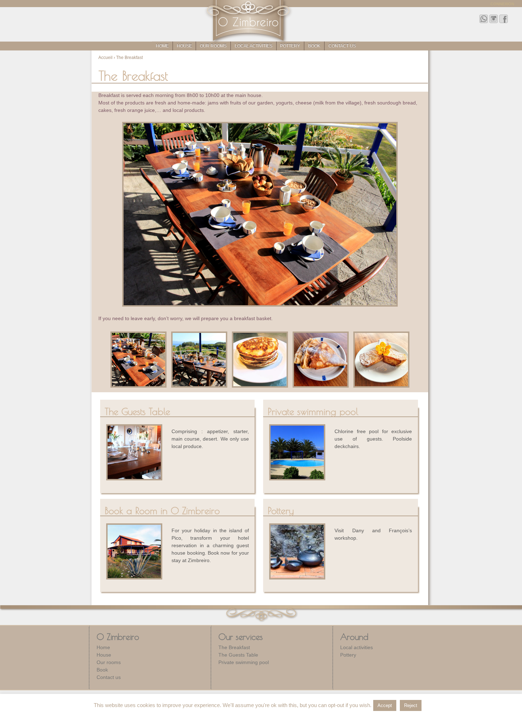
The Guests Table (238, 655)
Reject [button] (410, 705)
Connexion (502, 4)
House (184, 45)
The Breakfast (234, 647)
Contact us (342, 45)
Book (314, 45)
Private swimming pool (243, 662)
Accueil (105, 57)
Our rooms (213, 45)
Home (162, 45)
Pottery (290, 45)
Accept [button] (384, 705)
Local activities (253, 45)
